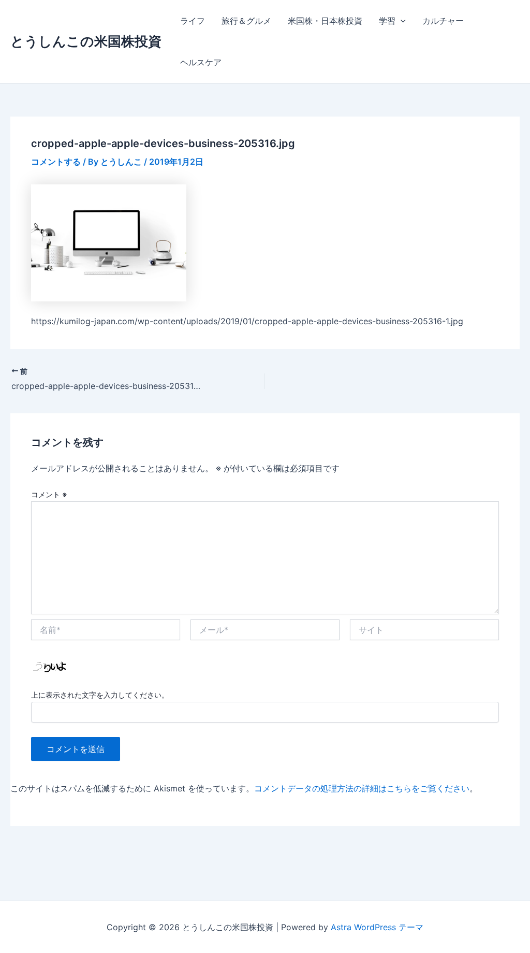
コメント (49, 494)
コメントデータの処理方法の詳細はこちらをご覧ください (361, 788)
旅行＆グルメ (246, 21)
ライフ (192, 21)
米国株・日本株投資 (325, 21)
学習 (387, 21)
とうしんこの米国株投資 (85, 41)
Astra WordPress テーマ (377, 927)
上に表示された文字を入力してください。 (100, 694)
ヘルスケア (201, 62)
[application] (400, 20)
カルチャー (443, 21)
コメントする (56, 161)
